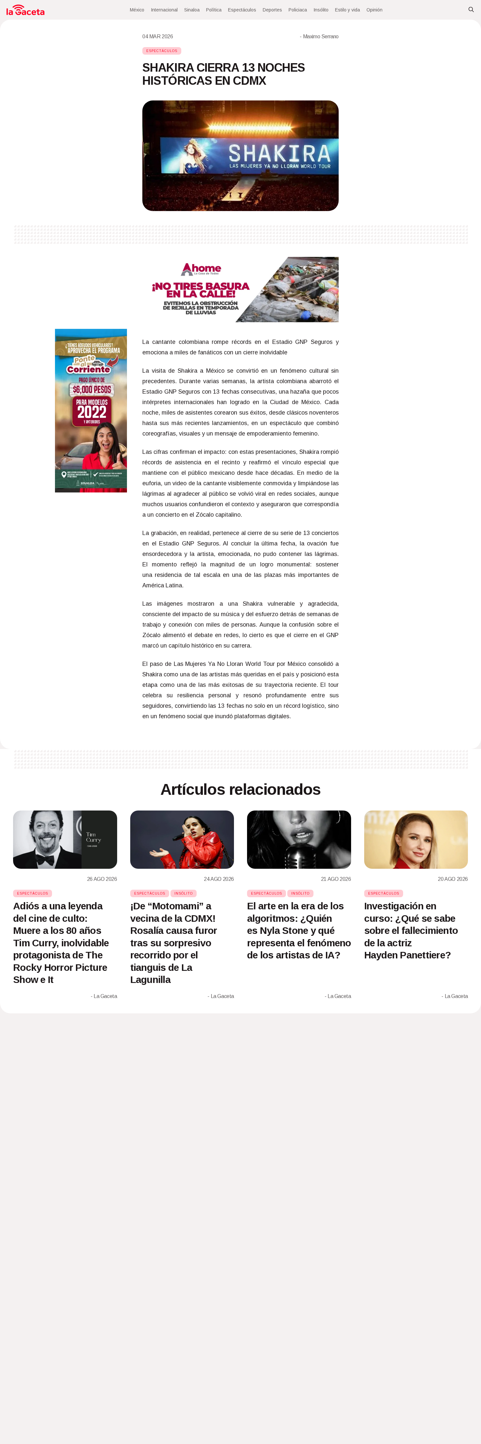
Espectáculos (242, 9)
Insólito (321, 9)
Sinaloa (192, 9)
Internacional (164, 9)
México (137, 9)
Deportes (272, 9)
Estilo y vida (347, 9)
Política (214, 9)
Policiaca (298, 9)
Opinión (374, 9)
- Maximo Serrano (319, 36)
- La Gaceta (104, 996)
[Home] (26, 10)
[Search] (471, 10)
